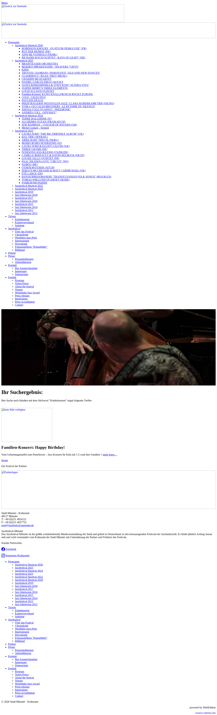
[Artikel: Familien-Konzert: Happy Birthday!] (26, 440)
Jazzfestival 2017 (24, 198)
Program (19, 280)
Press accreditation (25, 301)
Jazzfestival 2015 (24, 204)
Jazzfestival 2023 (24, 130)
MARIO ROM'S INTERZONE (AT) (42, 143)
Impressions (21, 298)
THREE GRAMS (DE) (34, 149)
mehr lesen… (110, 454)
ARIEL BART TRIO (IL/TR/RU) (40, 140)
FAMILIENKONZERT (34, 182)
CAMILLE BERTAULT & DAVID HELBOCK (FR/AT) (53, 155)
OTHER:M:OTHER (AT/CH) (38, 167)
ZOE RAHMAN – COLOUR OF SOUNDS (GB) (49, 124)
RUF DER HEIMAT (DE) (36, 51)
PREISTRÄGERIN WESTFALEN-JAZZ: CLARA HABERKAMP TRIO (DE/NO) (68, 103)
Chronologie (21, 234)
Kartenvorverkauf (24, 222)
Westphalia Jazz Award (27, 292)
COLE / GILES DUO (34, 97)
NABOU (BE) (30, 164)
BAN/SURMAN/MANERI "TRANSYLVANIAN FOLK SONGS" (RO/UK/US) (66, 176)
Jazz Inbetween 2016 (26, 201)
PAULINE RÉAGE (32, 100)
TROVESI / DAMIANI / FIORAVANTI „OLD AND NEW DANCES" (61, 72)
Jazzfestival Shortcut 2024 (29, 115)
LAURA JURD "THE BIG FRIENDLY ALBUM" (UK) (53, 133)
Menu (4, 2)
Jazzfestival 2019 (24, 191)
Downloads (21, 243)
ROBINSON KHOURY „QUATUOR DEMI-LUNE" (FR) (54, 48)
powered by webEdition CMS (205, 713)
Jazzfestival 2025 (24, 60)
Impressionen (22, 240)
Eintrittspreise (22, 219)
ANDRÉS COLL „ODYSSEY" (39, 112)
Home (4, 460)
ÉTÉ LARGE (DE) (32, 173)
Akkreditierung (23, 262)
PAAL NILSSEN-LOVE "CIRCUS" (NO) (45, 161)
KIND (25, 69)
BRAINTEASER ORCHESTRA (40, 63)
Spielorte (19, 225)
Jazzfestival (14, 228)
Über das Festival (24, 231)
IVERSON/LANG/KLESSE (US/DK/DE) (45, 152)
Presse (11, 256)
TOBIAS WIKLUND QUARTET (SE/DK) (46, 179)
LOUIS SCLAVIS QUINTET (38, 91)
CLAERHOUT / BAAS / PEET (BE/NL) (44, 75)
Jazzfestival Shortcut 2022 (29, 185)
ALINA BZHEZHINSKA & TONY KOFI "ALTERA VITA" (55, 85)
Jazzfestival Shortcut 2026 (29, 45)
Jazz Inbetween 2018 (26, 195)
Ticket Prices (22, 283)
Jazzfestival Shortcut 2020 (29, 188)
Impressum (21, 271)
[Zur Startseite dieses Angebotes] (62, 21)
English (12, 277)
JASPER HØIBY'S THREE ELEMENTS (45, 88)
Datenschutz (21, 274)
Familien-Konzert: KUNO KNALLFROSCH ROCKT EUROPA (57, 94)
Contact (19, 304)
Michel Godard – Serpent (35, 127)
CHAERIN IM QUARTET (37, 79)
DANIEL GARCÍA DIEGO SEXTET (42, 82)
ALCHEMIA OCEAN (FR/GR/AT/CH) (43, 121)
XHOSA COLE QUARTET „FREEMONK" (46, 109)
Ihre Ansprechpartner (26, 268)
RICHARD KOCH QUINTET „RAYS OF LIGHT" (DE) (53, 57)
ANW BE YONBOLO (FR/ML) (39, 54)
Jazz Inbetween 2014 (26, 207)
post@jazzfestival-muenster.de (17, 525)
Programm (13, 42)
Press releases (22, 295)
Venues (19, 289)
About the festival (24, 286)
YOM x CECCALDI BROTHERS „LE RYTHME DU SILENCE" (58, 106)
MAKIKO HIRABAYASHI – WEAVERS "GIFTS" (50, 66)
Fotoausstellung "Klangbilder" (31, 246)
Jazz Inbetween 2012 (26, 213)
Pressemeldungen (24, 259)
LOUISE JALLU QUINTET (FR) (40, 158)
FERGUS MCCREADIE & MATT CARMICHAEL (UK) (53, 170)
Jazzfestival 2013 (24, 210)
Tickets (12, 216)
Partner (12, 253)
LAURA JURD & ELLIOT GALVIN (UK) (46, 146)
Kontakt (12, 265)
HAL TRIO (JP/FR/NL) (35, 137)
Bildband (20, 249)
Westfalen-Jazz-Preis (26, 237)
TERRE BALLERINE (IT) (37, 118)
